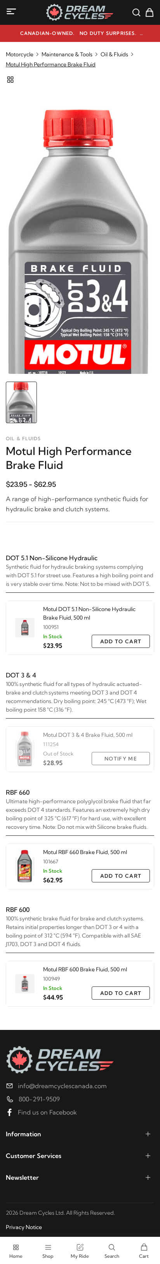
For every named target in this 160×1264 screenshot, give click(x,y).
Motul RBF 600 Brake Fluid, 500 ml (85, 969)
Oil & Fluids (114, 54)
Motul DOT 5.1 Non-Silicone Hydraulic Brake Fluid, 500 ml (89, 613)
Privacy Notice (24, 1227)
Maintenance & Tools (67, 54)
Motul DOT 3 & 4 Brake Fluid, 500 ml (87, 734)
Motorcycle (19, 54)
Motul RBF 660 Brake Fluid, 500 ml (85, 852)
